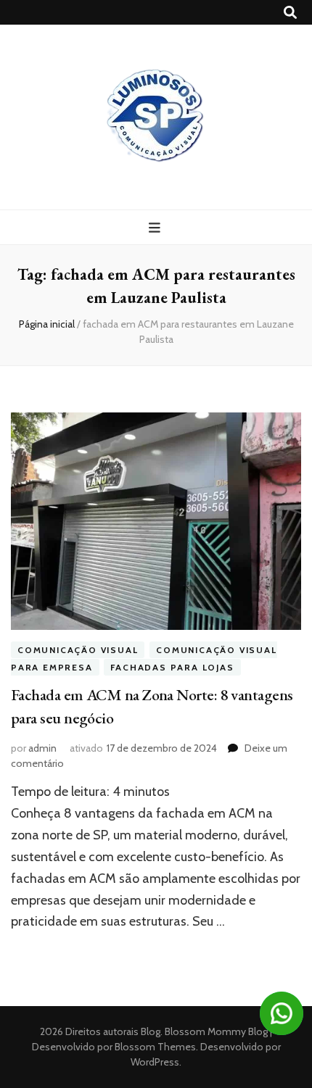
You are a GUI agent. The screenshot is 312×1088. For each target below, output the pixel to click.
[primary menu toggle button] (156, 228)
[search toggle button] (290, 13)
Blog (150, 1031)
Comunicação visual (77, 649)
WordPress (155, 1061)
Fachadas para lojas (172, 667)
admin (42, 748)
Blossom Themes (154, 1046)
